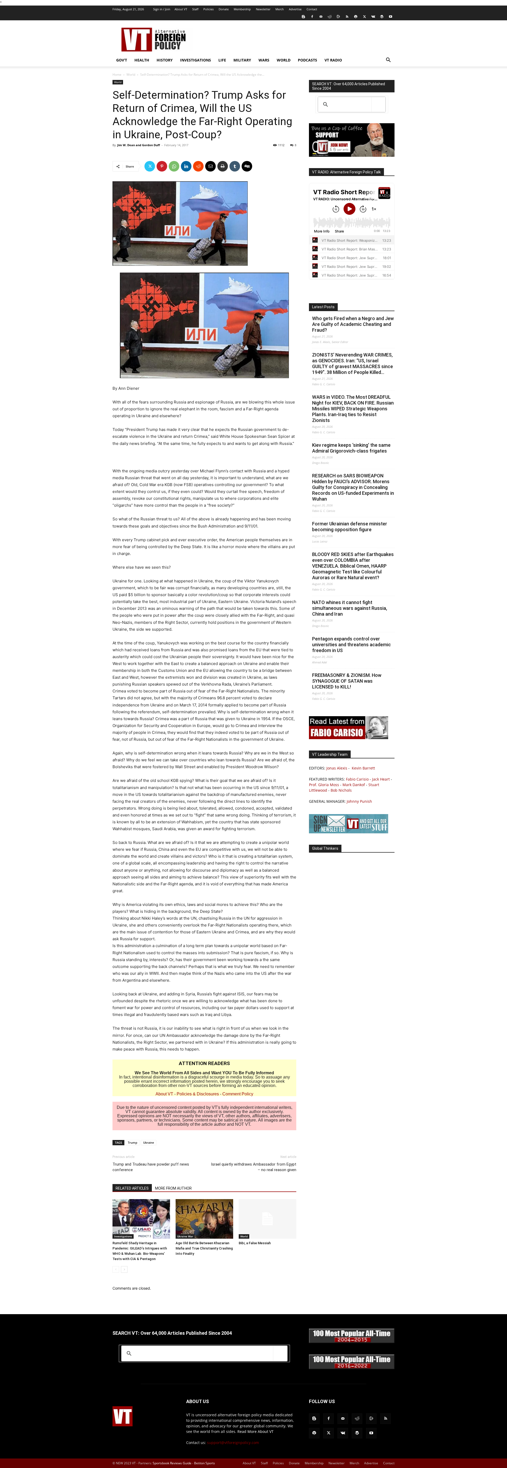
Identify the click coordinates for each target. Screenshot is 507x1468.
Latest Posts (323, 307)
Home (116, 74)
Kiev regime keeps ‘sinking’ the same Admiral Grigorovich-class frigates (351, 448)
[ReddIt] (198, 166)
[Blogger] (303, 16)
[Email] (210, 166)
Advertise (295, 9)
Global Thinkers (325, 848)
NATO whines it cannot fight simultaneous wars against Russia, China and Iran (349, 608)
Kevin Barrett (363, 768)
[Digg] (247, 166)
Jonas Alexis (336, 768)
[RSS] (347, 16)
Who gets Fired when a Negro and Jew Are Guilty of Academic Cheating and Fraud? (353, 324)
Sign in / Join (161, 9)
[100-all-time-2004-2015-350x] (352, 1341)
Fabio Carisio (357, 779)
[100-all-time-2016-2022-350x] (352, 1367)
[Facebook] (312, 16)
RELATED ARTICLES (132, 1188)
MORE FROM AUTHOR (173, 1188)
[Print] (222, 166)
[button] (388, 60)
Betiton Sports (204, 1463)
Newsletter (263, 9)
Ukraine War (185, 1236)
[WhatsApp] (174, 166)
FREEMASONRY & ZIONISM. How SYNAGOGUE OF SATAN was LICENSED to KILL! (346, 681)
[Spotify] (356, 16)
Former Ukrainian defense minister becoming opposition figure (349, 526)
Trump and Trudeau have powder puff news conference (150, 1167)
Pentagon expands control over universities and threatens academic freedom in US (351, 644)
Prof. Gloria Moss (324, 784)
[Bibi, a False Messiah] (267, 1219)
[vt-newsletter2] (348, 831)
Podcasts (307, 60)
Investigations (195, 60)
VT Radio (333, 60)
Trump (132, 1142)
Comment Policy (237, 1094)
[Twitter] (364, 16)
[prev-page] (115, 1269)
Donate (224, 9)
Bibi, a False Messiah (255, 1243)
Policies (208, 9)
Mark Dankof (353, 784)
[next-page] (124, 1269)
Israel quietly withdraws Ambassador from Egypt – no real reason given (253, 1167)
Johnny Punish (359, 801)
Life (222, 60)
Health (141, 60)
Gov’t (121, 60)
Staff (195, 9)
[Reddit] (330, 16)
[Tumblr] (234, 166)
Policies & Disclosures (198, 1094)
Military (242, 60)
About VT (181, 9)
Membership (242, 9)
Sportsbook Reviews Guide (172, 1463)
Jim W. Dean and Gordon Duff (138, 145)
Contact (312, 9)
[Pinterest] (162, 166)
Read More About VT (255, 1431)
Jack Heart (381, 779)
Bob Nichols (341, 790)
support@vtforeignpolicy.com (233, 1442)
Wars (264, 60)
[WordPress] (382, 16)
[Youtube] (391, 16)
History (165, 60)
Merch (279, 9)
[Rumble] (338, 16)
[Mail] (321, 16)
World (283, 60)
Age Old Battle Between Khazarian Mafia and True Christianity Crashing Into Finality (204, 1248)
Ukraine (148, 1142)
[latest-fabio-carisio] (348, 737)
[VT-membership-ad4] (352, 155)
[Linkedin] (186, 166)
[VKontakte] (373, 16)
